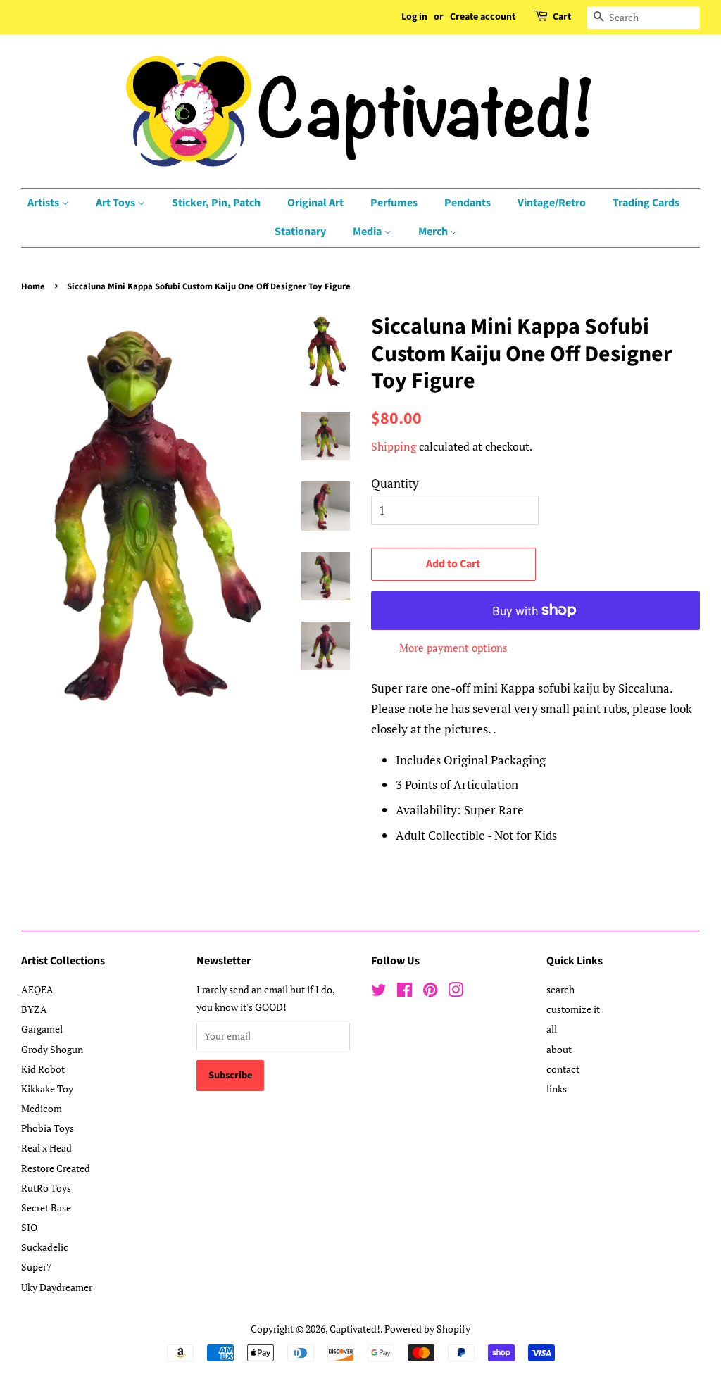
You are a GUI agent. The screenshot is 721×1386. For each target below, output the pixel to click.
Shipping (393, 446)
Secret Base (46, 1207)
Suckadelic (44, 1247)
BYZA (34, 1009)
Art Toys (116, 202)
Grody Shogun (52, 1049)
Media (368, 231)
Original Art (315, 202)
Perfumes (394, 202)
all (551, 1028)
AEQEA (37, 989)
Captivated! (355, 1328)
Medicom (41, 1108)
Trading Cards (646, 202)
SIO (29, 1227)
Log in (414, 17)
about (559, 1049)
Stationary (300, 231)
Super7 (36, 1266)
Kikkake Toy (47, 1088)
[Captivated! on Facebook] (404, 992)
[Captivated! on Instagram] (455, 992)
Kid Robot (43, 1069)
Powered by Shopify (427, 1328)
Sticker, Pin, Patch (216, 202)
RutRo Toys (46, 1188)
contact (562, 1069)
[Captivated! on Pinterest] (430, 992)
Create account (482, 17)
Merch (434, 231)
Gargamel (42, 1028)
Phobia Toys (47, 1128)
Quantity (395, 483)
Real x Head (46, 1147)
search (560, 989)
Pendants (467, 202)
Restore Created (55, 1168)
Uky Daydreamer (56, 1287)
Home (33, 286)
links (556, 1088)
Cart (562, 17)
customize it (573, 1009)
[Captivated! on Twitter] (379, 992)
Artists (44, 202)
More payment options (453, 648)
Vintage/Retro (552, 202)
